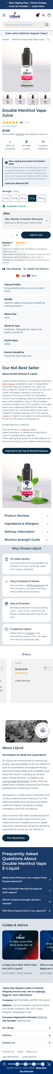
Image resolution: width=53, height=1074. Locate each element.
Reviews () (9, 126)
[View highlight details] (27, 470)
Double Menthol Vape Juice (24, 113)
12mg (32, 198)
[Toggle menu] (4, 15)
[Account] (43, 15)
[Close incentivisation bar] (48, 1064)
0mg (6, 198)
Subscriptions (29, 1056)
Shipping (20, 134)
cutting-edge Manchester (15, 781)
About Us (31, 1051)
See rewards (26, 1071)
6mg (23, 198)
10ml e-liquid (8, 384)
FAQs (20, 1051)
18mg (42, 198)
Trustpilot (30, 633)
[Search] (46, 24)
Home (5, 39)
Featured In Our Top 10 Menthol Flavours (26, 451)
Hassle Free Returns (38, 268)
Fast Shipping (13, 268)
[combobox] (26, 24)
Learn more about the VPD (17, 183)
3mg (14, 198)
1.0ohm (5, 416)
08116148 (42, 1017)
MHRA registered (35, 585)
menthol (25, 429)
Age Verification (10, 1056)
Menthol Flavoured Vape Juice (28, 39)
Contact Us (8, 1051)
